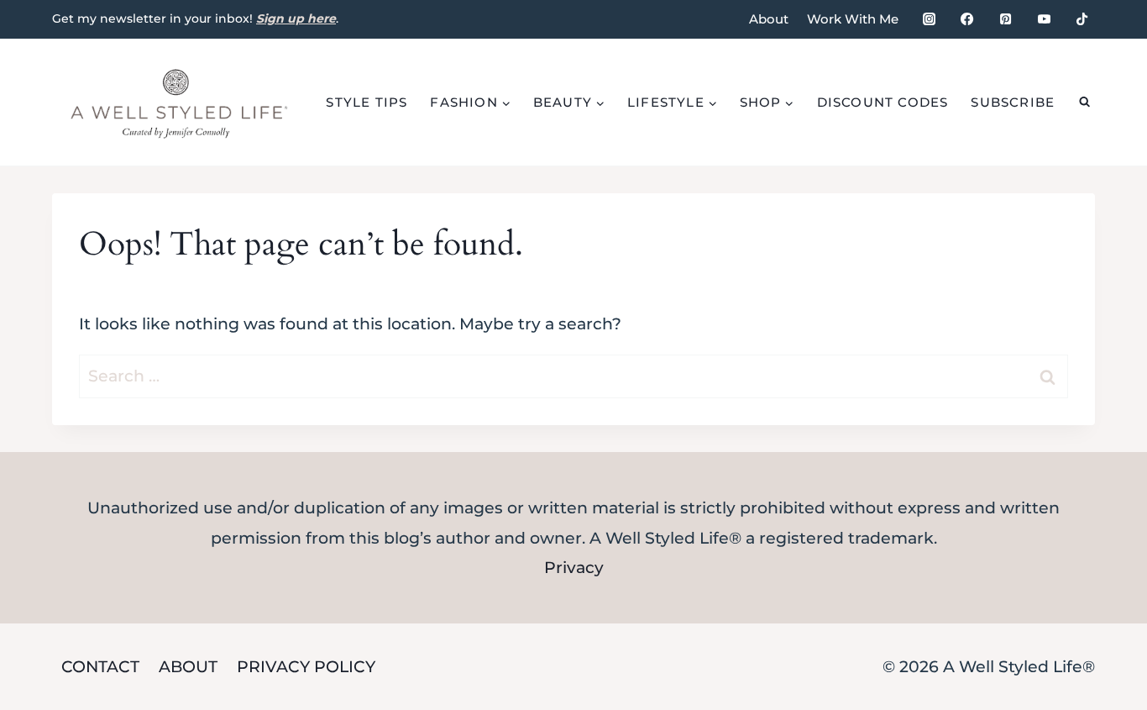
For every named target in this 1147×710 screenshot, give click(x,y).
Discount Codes (883, 102)
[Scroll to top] (1104, 516)
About (768, 19)
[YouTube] (1043, 19)
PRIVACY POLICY (306, 666)
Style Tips (366, 102)
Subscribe (1013, 102)
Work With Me (852, 19)
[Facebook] (967, 19)
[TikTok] (1082, 19)
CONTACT (100, 666)
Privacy (574, 567)
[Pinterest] (1005, 19)
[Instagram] (928, 19)
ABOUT (188, 666)
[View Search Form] (1084, 102)
